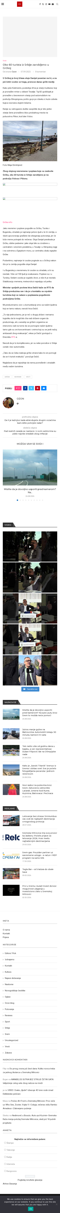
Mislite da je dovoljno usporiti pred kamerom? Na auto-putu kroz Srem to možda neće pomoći (39, 713)
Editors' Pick (10, 953)
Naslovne (9, 984)
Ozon (14, 72)
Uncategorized (11, 1040)
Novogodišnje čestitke (15, 990)
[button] (5, 475)
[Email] (53, 4)
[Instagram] (46, 4)
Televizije (11, 1150)
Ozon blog (9, 1003)
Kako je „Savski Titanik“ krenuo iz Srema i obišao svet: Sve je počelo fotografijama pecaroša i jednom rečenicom (39, 769)
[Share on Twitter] (31, 388)
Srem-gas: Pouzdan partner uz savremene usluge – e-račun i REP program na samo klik (39, 855)
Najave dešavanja (13, 978)
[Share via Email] (43, 388)
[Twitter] (43, 4)
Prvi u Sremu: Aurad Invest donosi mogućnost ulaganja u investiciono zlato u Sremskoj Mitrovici (39, 890)
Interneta (11, 1164)
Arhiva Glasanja (10, 1183)
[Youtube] (49, 4)
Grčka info (7, 222)
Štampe (10, 1143)
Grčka (7, 377)
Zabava (8, 1053)
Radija (9, 1157)
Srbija (7, 1028)
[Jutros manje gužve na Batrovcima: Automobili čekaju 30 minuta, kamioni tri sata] (11, 733)
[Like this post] (19, 388)
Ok (30, 1209)
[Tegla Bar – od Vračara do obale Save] (11, 873)
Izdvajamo (9, 959)
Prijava (6, 937)
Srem (7, 1034)
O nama (6, 930)
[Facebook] (40, 4)
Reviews (8, 1015)
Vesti (28, 377)
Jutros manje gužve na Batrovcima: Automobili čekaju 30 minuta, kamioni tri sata (39, 732)
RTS (13, 337)
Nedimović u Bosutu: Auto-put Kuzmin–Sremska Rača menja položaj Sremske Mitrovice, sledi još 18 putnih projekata (30, 1119)
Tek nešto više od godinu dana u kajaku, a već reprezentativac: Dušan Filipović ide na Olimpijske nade (39, 750)
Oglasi (7, 997)
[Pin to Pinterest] (37, 388)
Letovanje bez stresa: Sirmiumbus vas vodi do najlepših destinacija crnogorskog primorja (39, 819)
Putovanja (9, 1009)
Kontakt (6, 933)
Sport (7, 1021)
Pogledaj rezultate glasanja (30, 1180)
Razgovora (11, 1171)
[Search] (57, 4)
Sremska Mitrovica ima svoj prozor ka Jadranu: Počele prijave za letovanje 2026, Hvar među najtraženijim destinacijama (39, 837)
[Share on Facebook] (25, 388)
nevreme (17, 377)
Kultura (8, 972)
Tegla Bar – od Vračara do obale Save (37, 870)
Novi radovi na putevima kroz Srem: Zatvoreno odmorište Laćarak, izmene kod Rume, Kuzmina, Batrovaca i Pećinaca (37, 789)
